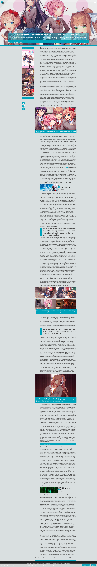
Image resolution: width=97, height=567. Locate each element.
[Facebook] (23, 106)
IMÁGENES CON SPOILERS (46, 444)
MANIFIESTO (28, 563)
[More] (23, 108)
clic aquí (58, 565)
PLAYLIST (24, 97)
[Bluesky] (23, 103)
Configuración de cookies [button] (86, 565)
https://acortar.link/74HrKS (59, 558)
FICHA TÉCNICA (25, 48)
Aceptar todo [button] (93, 565)
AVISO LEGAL (41, 563)
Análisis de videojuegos (13, 42)
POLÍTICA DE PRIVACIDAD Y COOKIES (35, 563)
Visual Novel (19, 42)
